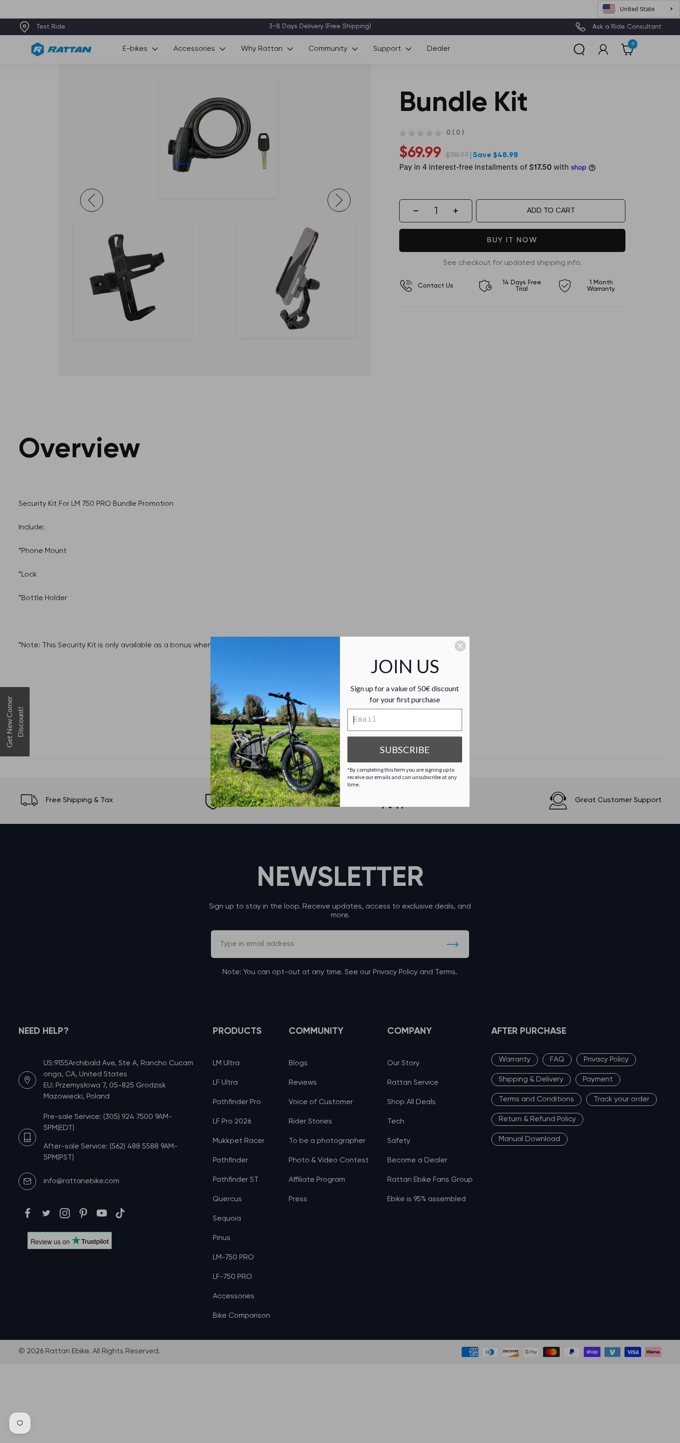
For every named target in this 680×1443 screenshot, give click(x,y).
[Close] (460, 645)
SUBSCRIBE (405, 749)
